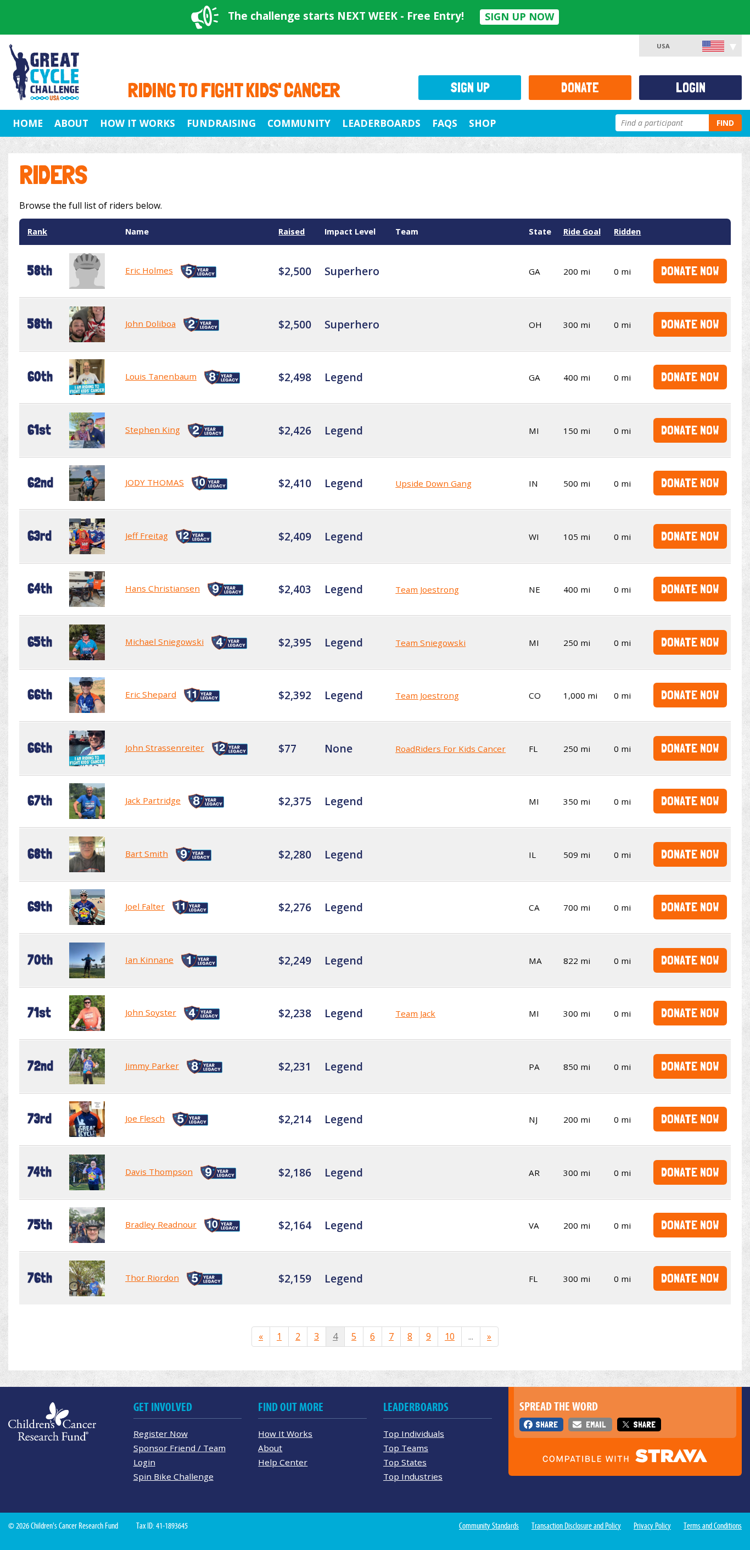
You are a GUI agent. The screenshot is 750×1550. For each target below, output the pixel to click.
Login (691, 88)
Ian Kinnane (149, 959)
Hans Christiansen (162, 588)
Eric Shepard (150, 694)
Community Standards (489, 1526)
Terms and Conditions (713, 1526)
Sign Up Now (519, 16)
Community (299, 123)
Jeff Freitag (146, 535)
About (71, 123)
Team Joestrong (427, 589)
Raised (291, 231)
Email (596, 1424)
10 (450, 1336)
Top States (405, 1462)
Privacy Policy (652, 1526)
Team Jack (415, 1013)
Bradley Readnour (161, 1224)
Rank (37, 231)
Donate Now (690, 270)
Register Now (160, 1433)
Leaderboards (381, 123)
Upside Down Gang (433, 483)
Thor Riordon (152, 1277)
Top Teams (405, 1447)
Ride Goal (582, 231)
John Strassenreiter (164, 747)
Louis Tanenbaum (161, 376)
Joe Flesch (145, 1118)
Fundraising (221, 123)
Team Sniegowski (430, 642)
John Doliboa (150, 323)
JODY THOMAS (154, 482)
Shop (482, 123)
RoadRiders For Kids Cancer (450, 748)
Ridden (627, 231)
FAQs (444, 123)
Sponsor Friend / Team (179, 1447)
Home (28, 123)
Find (725, 123)
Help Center (282, 1462)
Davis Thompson (159, 1171)
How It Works (137, 123)
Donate (580, 88)
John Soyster (150, 1012)
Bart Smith (146, 853)
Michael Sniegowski (164, 641)
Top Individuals (413, 1433)
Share (546, 1424)
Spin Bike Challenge (173, 1476)
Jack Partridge (153, 800)
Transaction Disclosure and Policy (576, 1526)
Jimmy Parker (152, 1065)
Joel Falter (145, 906)
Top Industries (413, 1476)
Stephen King (152, 429)
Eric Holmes (149, 270)
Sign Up (470, 88)
